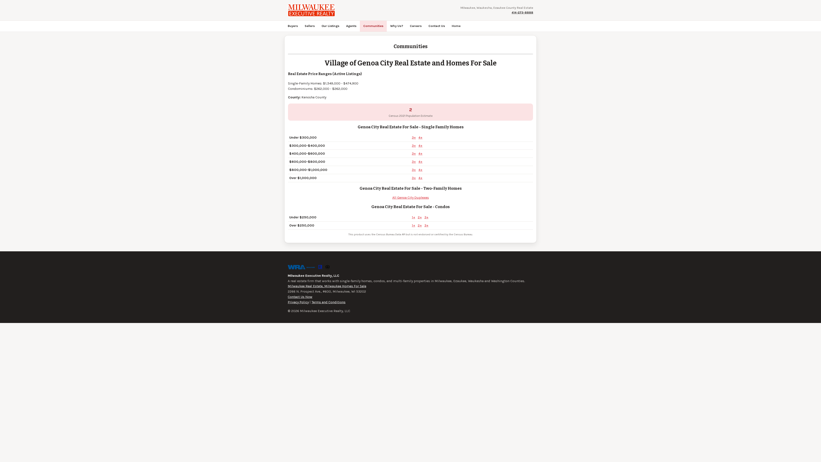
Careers (416, 26)
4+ (420, 137)
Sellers (310, 26)
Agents (351, 26)
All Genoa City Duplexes (410, 197)
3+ (414, 137)
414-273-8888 (522, 12)
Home (456, 26)
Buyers (293, 26)
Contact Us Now (300, 297)
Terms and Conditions (329, 302)
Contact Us (436, 26)
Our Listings (330, 26)
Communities (373, 26)
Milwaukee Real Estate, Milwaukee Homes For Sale (327, 286)
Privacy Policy (298, 302)
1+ (413, 217)
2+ (420, 217)
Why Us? (396, 26)
